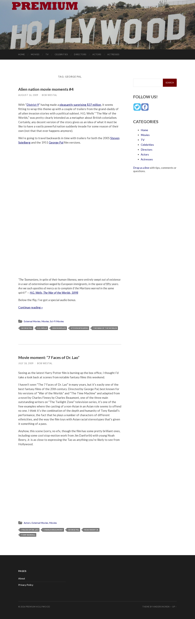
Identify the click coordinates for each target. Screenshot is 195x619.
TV (47, 54)
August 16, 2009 (28, 95)
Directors (80, 54)
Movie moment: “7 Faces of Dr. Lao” (48, 357)
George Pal (56, 142)
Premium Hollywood (38, 606)
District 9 (33, 104)
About (21, 578)
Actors (96, 54)
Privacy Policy (25, 584)
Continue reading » (30, 307)
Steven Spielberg (79, 328)
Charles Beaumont (53, 530)
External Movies (32, 321)
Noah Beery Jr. (91, 530)
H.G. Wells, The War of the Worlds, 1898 (54, 292)
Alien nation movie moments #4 (46, 89)
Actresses (113, 54)
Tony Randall (28, 535)
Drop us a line (141, 167)
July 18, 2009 (26, 363)
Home (21, 54)
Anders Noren (161, 606)
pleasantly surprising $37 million (80, 104)
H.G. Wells (42, 328)
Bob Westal (49, 95)
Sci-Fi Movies (57, 321)
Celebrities (61, 54)
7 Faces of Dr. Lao (30, 530)
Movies (35, 54)
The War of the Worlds (105, 328)
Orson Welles (59, 328)
